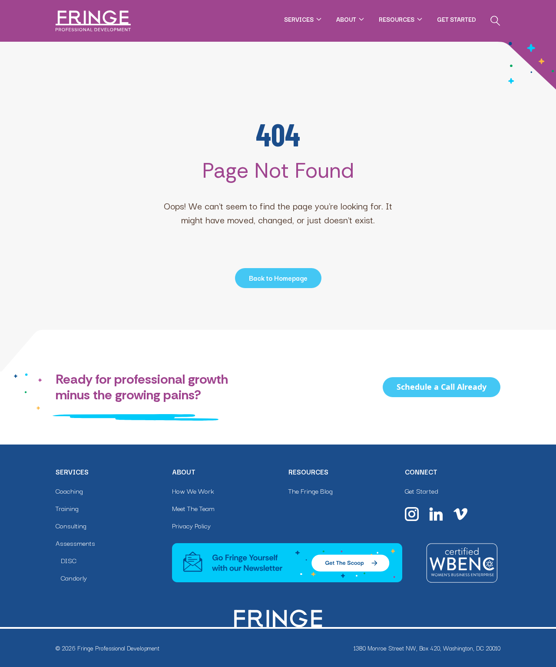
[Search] (495, 21)
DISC (68, 560)
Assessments (75, 543)
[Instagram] (412, 514)
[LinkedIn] (436, 514)
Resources (396, 19)
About (346, 19)
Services (299, 19)
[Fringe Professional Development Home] (93, 20)
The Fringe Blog (310, 490)
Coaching (69, 490)
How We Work (193, 490)
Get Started (456, 19)
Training (67, 508)
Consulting (71, 525)
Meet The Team (193, 508)
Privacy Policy (191, 525)
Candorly (74, 577)
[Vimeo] (460, 514)
